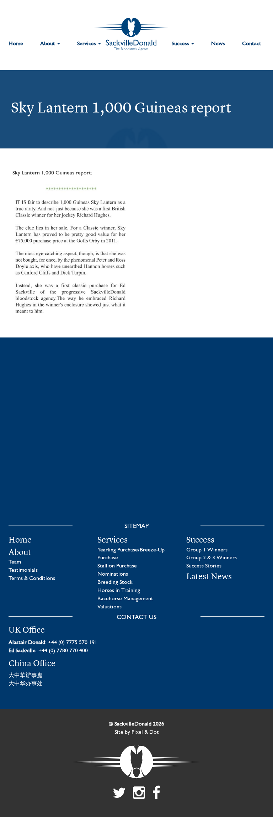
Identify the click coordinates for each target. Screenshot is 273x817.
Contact (251, 44)
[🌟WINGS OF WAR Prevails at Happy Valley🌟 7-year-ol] (69, 478)
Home (16, 44)
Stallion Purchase (117, 566)
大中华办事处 (26, 684)
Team (15, 562)
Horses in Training (118, 590)
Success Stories (203, 566)
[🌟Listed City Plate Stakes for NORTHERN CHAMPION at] (204, 401)
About (48, 44)
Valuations (109, 607)
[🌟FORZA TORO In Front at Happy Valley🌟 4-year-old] (204, 478)
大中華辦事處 (26, 676)
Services (87, 44)
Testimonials (23, 570)
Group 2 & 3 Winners (211, 558)
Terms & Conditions (32, 578)
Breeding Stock (115, 582)
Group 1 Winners (207, 550)
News (218, 44)
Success (181, 44)
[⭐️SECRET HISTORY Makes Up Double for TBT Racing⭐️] (69, 401)
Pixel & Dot (145, 732)
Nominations (112, 574)
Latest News (209, 576)
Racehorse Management (125, 599)
